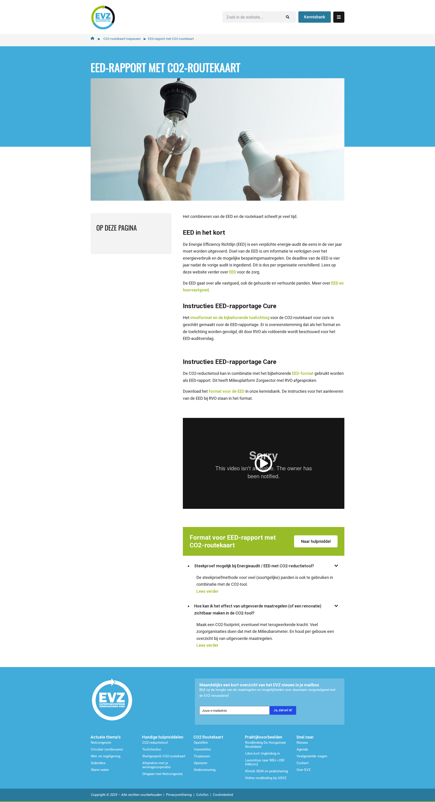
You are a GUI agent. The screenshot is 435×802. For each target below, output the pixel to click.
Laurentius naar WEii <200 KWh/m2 (264, 762)
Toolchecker (151, 749)
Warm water (100, 770)
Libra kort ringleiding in (262, 753)
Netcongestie (101, 743)
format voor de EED (226, 391)
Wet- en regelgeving (105, 756)
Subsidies (98, 763)
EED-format (303, 373)
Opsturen (200, 763)
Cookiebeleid (223, 795)
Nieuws (302, 743)
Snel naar (305, 737)
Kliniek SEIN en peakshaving (266, 771)
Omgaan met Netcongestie (162, 774)
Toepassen (202, 756)
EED (232, 272)
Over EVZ (304, 770)
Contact (303, 763)
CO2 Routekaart (208, 737)
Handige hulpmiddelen (162, 737)
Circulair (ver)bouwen (107, 749)
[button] (263, 463)
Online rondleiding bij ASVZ (265, 778)
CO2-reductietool (155, 743)
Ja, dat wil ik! (282, 710)
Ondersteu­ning (204, 770)
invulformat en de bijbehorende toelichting (229, 317)
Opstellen (201, 743)
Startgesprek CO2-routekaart (163, 756)
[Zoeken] (287, 17)
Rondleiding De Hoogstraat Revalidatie (265, 745)
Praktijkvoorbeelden (263, 737)
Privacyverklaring (179, 795)
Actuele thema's (106, 737)
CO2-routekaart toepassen (122, 39)
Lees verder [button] (207, 591)
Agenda (302, 749)
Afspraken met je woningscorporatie (156, 765)
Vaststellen (202, 749)
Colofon (202, 795)
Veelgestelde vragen (312, 756)
